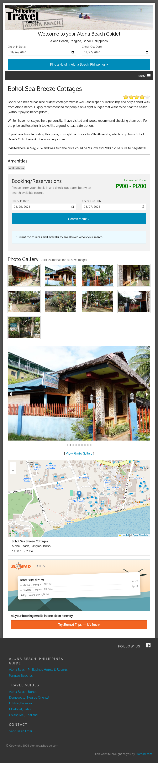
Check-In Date (20, 201)
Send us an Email (21, 731)
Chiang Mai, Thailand (23, 715)
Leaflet (125, 535)
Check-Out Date (92, 201)
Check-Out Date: (92, 46)
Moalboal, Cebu (20, 709)
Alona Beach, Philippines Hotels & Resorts (38, 669)
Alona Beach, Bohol (22, 692)
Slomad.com (144, 754)
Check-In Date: (17, 46)
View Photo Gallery (79, 453)
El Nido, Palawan (20, 703)
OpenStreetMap (141, 535)
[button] (79, 494)
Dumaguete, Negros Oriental (29, 697)
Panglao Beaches (21, 675)
